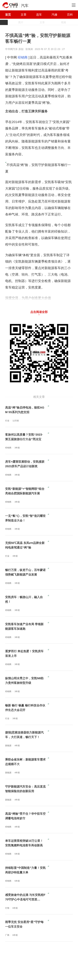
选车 (39, 14)
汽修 (54, 14)
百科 (70, 14)
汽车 (24, 6)
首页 (8, 14)
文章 (23, 14)
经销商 (23, 57)
